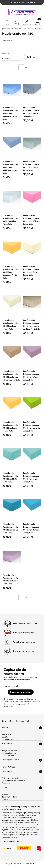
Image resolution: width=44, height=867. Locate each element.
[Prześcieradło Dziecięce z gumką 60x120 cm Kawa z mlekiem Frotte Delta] (32, 302)
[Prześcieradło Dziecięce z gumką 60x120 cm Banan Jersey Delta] (12, 404)
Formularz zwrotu (9, 739)
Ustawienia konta (9, 753)
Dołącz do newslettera (20, 692)
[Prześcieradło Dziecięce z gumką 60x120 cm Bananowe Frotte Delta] (12, 248)
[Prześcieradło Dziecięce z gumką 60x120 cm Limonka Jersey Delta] (32, 404)
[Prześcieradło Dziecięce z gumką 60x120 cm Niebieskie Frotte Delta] (12, 89)
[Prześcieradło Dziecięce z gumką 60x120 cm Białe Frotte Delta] (12, 197)
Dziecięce (17, 29)
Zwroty (5, 737)
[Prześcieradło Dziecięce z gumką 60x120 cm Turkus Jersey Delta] (32, 506)
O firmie (5, 799)
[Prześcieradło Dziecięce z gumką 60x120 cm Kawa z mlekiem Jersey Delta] (12, 353)
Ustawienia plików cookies (12, 780)
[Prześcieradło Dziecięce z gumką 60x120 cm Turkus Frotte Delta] (12, 506)
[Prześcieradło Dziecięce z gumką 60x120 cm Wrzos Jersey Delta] (32, 353)
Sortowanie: (7, 53)
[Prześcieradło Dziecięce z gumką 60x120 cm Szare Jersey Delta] (32, 89)
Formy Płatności (8, 767)
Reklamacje (6, 734)
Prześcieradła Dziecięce (33, 29)
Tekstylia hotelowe (9, 797)
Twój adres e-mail (11, 686)
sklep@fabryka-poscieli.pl (17, 721)
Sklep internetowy (19, 864)
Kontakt (5, 794)
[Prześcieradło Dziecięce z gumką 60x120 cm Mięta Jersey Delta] (32, 455)
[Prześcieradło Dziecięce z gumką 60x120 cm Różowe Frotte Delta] (32, 197)
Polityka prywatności (10, 778)
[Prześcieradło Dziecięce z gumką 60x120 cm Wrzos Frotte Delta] (12, 557)
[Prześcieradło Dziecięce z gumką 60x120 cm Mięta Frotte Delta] (12, 455)
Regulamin (6, 783)
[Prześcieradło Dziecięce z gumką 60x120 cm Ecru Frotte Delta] (32, 248)
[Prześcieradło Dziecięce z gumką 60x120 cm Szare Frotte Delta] (32, 143)
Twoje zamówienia (9, 750)
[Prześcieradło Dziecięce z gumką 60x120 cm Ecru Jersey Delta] (12, 302)
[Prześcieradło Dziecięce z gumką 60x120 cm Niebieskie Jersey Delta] (12, 143)
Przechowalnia (8, 755)
